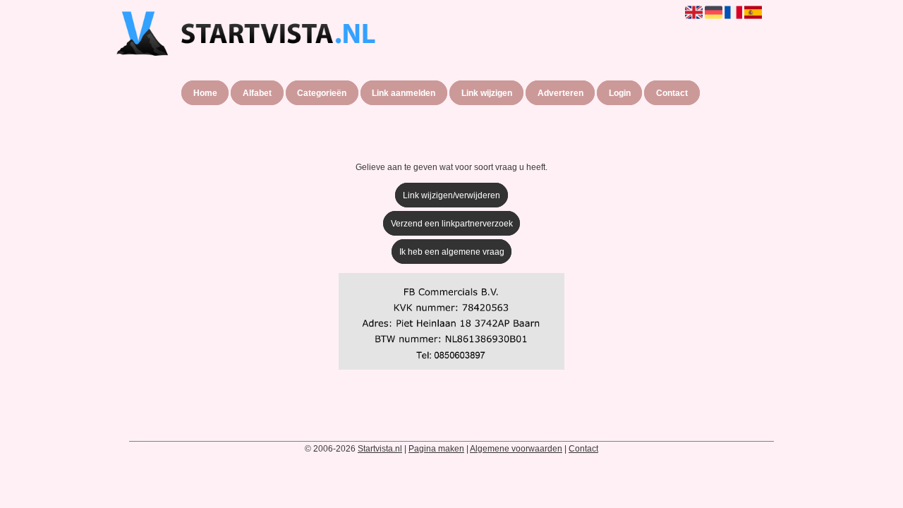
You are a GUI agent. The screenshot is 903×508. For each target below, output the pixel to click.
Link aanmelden (403, 93)
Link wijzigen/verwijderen (451, 195)
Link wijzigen (486, 93)
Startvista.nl (380, 449)
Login (620, 93)
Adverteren (560, 93)
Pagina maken (436, 449)
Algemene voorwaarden (516, 449)
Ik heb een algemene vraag (451, 252)
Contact (672, 93)
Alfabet (257, 93)
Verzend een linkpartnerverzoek (452, 224)
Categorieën (321, 93)
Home (205, 93)
